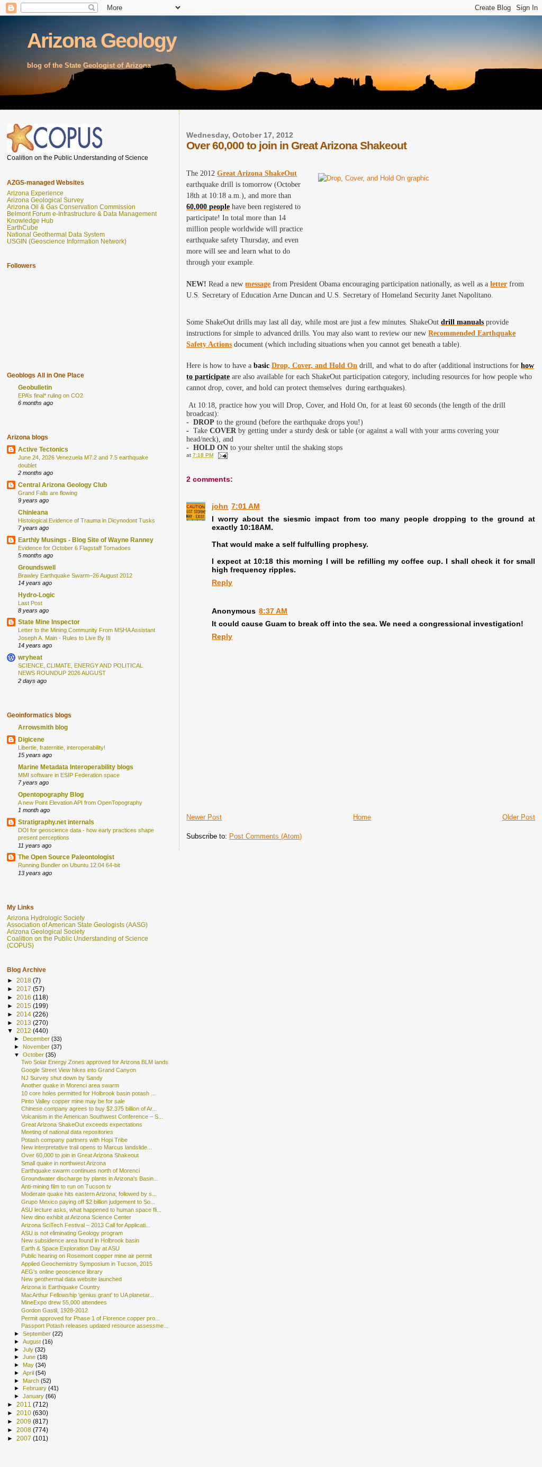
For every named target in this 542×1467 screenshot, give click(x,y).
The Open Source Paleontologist (66, 856)
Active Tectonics (43, 449)
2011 (24, 1404)
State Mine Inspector (49, 621)
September (37, 1333)
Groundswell (37, 567)
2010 (24, 1412)
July (29, 1349)
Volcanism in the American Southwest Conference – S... (92, 1116)
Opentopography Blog (51, 794)
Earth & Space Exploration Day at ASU (70, 1248)
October (34, 1054)
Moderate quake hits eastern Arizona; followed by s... (89, 1194)
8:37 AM (273, 611)
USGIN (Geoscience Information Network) (67, 241)
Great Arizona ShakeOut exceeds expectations (81, 1124)
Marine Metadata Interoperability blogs (75, 766)
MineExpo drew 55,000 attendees (64, 1302)
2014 (24, 1014)
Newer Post (204, 817)
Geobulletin (35, 387)
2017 (24, 988)
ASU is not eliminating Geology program (72, 1233)
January (34, 1396)
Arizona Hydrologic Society (46, 917)
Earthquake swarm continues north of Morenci (80, 1170)
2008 (24, 1429)
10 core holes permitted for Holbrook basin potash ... (88, 1093)
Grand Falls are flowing (47, 493)
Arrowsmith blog (43, 727)
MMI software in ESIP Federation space (69, 775)
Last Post (30, 603)
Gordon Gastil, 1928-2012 (54, 1310)
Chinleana (33, 512)
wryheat (30, 657)
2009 (24, 1421)
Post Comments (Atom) (265, 836)
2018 (24, 980)
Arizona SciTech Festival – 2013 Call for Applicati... (85, 1225)
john (220, 506)
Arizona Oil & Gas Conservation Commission (71, 206)
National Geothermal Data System (56, 234)
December (37, 1039)
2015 (24, 1005)
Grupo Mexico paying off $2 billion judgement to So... (88, 1202)
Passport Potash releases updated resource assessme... (94, 1325)
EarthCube (22, 227)
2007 (24, 1438)
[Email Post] (222, 455)
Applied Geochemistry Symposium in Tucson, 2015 (86, 1264)
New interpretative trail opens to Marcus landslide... (86, 1147)
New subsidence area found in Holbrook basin (80, 1240)
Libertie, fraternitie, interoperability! (61, 747)
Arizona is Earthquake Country (60, 1287)
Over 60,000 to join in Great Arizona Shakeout (80, 1155)
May (29, 1365)
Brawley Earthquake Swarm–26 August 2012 (75, 575)
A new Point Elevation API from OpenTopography (80, 802)
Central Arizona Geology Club (62, 484)
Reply (222, 582)
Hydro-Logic (36, 594)
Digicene (31, 739)
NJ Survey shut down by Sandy (62, 1078)
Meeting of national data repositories (67, 1132)
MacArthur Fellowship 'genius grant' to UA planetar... (87, 1295)
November (37, 1046)
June (30, 1357)
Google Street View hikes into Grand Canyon (78, 1070)
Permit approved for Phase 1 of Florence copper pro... (90, 1318)
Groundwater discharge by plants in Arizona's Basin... (89, 1178)
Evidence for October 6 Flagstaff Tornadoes (74, 548)
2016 (24, 997)
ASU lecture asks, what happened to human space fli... (91, 1210)
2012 (24, 1030)
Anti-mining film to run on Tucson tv (66, 1186)
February (35, 1388)
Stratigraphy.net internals (56, 821)
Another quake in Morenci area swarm (70, 1085)
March (32, 1381)
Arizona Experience (35, 193)
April (29, 1373)
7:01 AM (245, 506)
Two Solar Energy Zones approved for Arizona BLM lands (94, 1062)
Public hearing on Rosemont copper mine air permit (86, 1256)
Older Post (518, 817)
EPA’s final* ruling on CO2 (50, 395)
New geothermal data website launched (71, 1279)
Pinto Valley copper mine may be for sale (73, 1101)
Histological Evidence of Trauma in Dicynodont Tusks (86, 520)
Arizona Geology (101, 40)
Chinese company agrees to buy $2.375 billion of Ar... (89, 1108)
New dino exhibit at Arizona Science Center (76, 1217)
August (32, 1341)
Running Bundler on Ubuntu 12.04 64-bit (69, 865)
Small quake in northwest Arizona (63, 1163)
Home (362, 817)
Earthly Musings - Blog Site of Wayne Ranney (85, 539)
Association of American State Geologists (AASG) (77, 924)
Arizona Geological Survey (45, 199)
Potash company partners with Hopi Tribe (74, 1140)
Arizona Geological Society (46, 931)
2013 (24, 1022)
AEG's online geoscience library (62, 1271)
